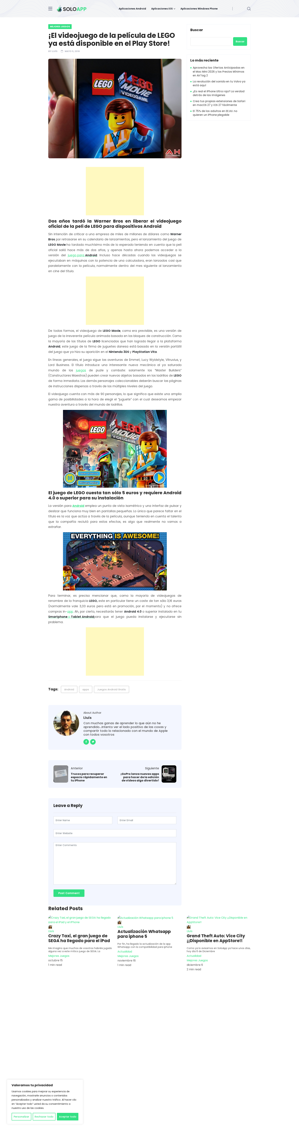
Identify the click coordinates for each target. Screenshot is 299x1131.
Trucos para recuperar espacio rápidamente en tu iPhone (89, 777)
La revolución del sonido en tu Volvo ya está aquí (219, 83)
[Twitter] (93, 742)
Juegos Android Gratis (111, 689)
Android (78, 506)
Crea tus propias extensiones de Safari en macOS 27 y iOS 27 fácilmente (219, 103)
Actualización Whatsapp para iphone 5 (144, 934)
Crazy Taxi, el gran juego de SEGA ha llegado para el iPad (79, 938)
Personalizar (21, 1116)
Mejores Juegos (60, 26)
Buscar (196, 30)
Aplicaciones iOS (162, 8)
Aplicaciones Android (132, 8)
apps (85, 689)
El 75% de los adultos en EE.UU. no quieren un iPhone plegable (215, 113)
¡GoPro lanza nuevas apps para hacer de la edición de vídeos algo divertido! (139, 777)
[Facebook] (86, 742)
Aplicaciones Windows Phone (199, 8)
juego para (82, 255)
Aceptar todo (67, 1116)
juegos (81, 370)
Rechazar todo (44, 1116)
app (70, 611)
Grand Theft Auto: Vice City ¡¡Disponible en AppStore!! (216, 938)
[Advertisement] (116, 191)
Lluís (54, 51)
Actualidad (124, 952)
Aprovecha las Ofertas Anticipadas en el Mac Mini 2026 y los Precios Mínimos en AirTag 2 (218, 71)
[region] (45, 1102)
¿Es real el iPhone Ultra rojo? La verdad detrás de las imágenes (218, 93)
